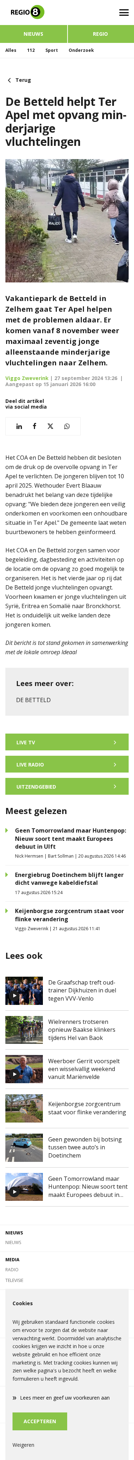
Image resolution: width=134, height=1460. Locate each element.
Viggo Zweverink (27, 378)
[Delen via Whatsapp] (67, 426)
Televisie (14, 1280)
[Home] (33, 12)
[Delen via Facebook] (34, 426)
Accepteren (40, 1421)
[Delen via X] (50, 426)
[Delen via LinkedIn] (19, 426)
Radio (12, 1270)
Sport (51, 50)
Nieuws (33, 33)
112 (31, 50)
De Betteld (33, 700)
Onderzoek (81, 50)
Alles (10, 50)
